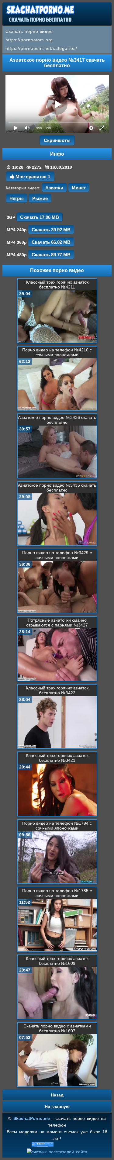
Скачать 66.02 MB (51, 242)
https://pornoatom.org (29, 39)
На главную (57, 1106)
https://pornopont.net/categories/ (41, 48)
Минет (79, 187)
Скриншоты (57, 140)
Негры (16, 198)
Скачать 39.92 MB (51, 229)
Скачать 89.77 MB (51, 254)
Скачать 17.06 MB (39, 217)
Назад (57, 1095)
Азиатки (54, 187)
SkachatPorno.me (31, 1118)
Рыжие (40, 198)
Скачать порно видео (29, 31)
